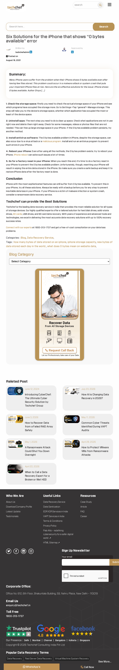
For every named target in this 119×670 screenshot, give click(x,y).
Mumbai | (37, 640)
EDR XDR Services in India (55, 512)
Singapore (85, 640)
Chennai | (49, 640)
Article (83, 507)
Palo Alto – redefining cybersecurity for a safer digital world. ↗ (58, 534)
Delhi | (27, 640)
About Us (10, 502)
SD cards (17, 214)
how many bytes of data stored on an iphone (40, 242)
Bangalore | (61, 640)
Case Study (86, 502)
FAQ (82, 512)
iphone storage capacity (82, 242)
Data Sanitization (51, 507)
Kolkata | (73, 640)
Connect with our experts (19, 228)
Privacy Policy (49, 526)
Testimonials (12, 516)
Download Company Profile (19, 507)
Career (83, 516)
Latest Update (13, 512)
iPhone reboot (21, 155)
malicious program (51, 141)
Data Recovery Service (40, 238)
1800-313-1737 (15, 616)
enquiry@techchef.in (18, 605)
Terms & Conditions (52, 521)
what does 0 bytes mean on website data (71, 246)
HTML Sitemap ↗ (51, 543)
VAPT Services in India (53, 516)
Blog (23, 238)
